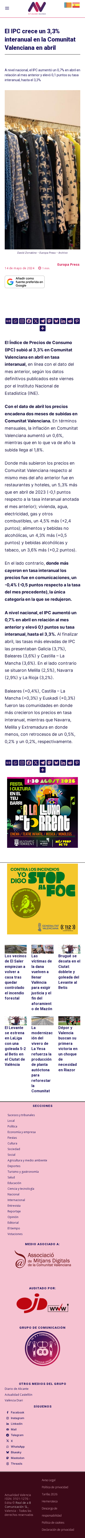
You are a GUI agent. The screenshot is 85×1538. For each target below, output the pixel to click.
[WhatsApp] (7, 1447)
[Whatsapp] (15, 321)
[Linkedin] (63, 321)
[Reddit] (70, 321)
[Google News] (8, 321)
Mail (14, 1429)
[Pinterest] (77, 321)
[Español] (76, 4)
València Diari (14, 1400)
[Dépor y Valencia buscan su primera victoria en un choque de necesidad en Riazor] (69, 1020)
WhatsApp (18, 1446)
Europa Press (68, 264)
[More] (43, 328)
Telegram (17, 1435)
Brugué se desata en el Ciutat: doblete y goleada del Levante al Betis (69, 972)
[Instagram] (22, 321)
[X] (36, 321)
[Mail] (7, 1430)
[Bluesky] (56, 321)
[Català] (68, 4)
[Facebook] (29, 321)
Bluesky (16, 1452)
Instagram (17, 1418)
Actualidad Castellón (18, 1395)
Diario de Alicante (17, 1389)
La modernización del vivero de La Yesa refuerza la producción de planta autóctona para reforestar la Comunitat (42, 1059)
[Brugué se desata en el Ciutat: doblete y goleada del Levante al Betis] (69, 949)
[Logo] (37, 9)
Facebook (17, 1412)
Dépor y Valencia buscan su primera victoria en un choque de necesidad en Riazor (67, 1048)
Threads (16, 1463)
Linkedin (16, 1423)
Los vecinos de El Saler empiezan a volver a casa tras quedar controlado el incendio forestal (15, 977)
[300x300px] (42, 846)
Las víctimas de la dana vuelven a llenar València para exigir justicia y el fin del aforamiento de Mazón (41, 982)
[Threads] (7, 1464)
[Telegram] (43, 321)
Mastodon (17, 1458)
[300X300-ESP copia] (42, 899)
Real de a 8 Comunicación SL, (18, 1505)
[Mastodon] (49, 321)
